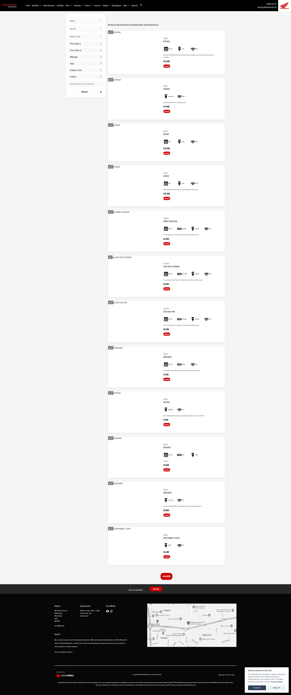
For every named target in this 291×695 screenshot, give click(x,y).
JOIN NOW (156, 589)
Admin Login (222, 675)
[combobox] (85, 21)
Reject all (276, 688)
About (125, 5)
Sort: (112, 16)
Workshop (77, 5)
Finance (87, 5)
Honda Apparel (116, 5)
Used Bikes (60, 5)
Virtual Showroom (49, 5)
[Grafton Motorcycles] (9, 5)
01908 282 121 (271, 3)
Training (105, 5)
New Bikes (35, 5)
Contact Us (134, 5)
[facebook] (108, 611)
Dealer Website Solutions (60, 672)
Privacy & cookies (230, 675)
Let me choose (277, 682)
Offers (68, 5)
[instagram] (112, 611)
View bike (166, 66)
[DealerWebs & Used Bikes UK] (65, 675)
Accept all (257, 688)
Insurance (97, 5)
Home (28, 5)
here (73, 652)
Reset (85, 92)
